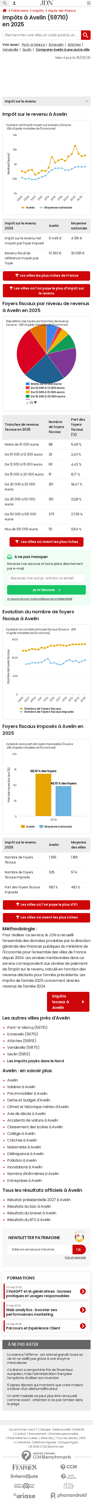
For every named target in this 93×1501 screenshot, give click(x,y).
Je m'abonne (43, 590)
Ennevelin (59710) (22, 1034)
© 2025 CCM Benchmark (46, 1446)
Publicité (78, 1429)
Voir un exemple (75, 1257)
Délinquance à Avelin (25, 1154)
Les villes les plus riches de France (49, 275)
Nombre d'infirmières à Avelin (33, 1173)
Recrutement (37, 1433)
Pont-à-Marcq (33, 44)
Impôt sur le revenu (20, 101)
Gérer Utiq (47, 1438)
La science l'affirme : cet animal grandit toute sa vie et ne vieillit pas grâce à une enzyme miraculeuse (45, 1358)
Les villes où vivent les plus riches (49, 541)
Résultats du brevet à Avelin (31, 1213)
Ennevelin (56, 44)
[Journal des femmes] (24, 1467)
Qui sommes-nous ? (23, 1429)
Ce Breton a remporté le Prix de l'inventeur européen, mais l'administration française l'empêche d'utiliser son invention (40, 1374)
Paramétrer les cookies (23, 1438)
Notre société (62, 1429)
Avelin (12, 1080)
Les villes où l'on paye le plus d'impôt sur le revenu (49, 291)
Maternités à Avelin (24, 1147)
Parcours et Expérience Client (33, 1326)
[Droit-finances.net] (68, 1477)
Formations (21, 1278)
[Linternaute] (24, 1476)
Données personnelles (63, 1433)
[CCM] (68, 1467)
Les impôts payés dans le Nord (35, 1061)
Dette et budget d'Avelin (28, 1100)
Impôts (38, 10)
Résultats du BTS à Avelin (29, 1219)
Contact (20, 1433)
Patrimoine (19, 10)
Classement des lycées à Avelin (35, 1127)
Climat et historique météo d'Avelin (38, 1107)
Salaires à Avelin (21, 1087)
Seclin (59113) (18, 1054)
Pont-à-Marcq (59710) (27, 1027)
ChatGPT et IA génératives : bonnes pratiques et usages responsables (38, 1292)
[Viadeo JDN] (68, 1486)
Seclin (26, 49)
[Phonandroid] (68, 1495)
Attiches (74, 44)
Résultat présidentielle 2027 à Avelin (38, 1200)
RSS (83, 1438)
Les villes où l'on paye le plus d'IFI (49, 904)
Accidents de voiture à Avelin (32, 1120)
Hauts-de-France (62, 10)
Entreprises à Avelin (24, 1180)
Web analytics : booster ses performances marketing (31, 1310)
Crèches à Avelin (22, 1140)
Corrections (23, 1442)
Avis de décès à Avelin (26, 1113)
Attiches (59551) (21, 1041)
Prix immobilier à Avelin (27, 1093)
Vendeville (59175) (23, 1047)
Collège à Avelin (21, 1133)
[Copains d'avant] (24, 1486)
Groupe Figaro (68, 1442)
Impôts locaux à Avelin (60, 1001)
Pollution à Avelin (21, 1160)
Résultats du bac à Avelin (29, 1206)
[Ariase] (24, 1495)
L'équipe (45, 1429)
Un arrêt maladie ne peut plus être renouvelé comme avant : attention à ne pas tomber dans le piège (45, 1400)
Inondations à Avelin (24, 1167)
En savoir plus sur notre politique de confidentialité (39, 598)
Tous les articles (67, 1438)
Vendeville (10, 49)
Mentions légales (44, 1442)
